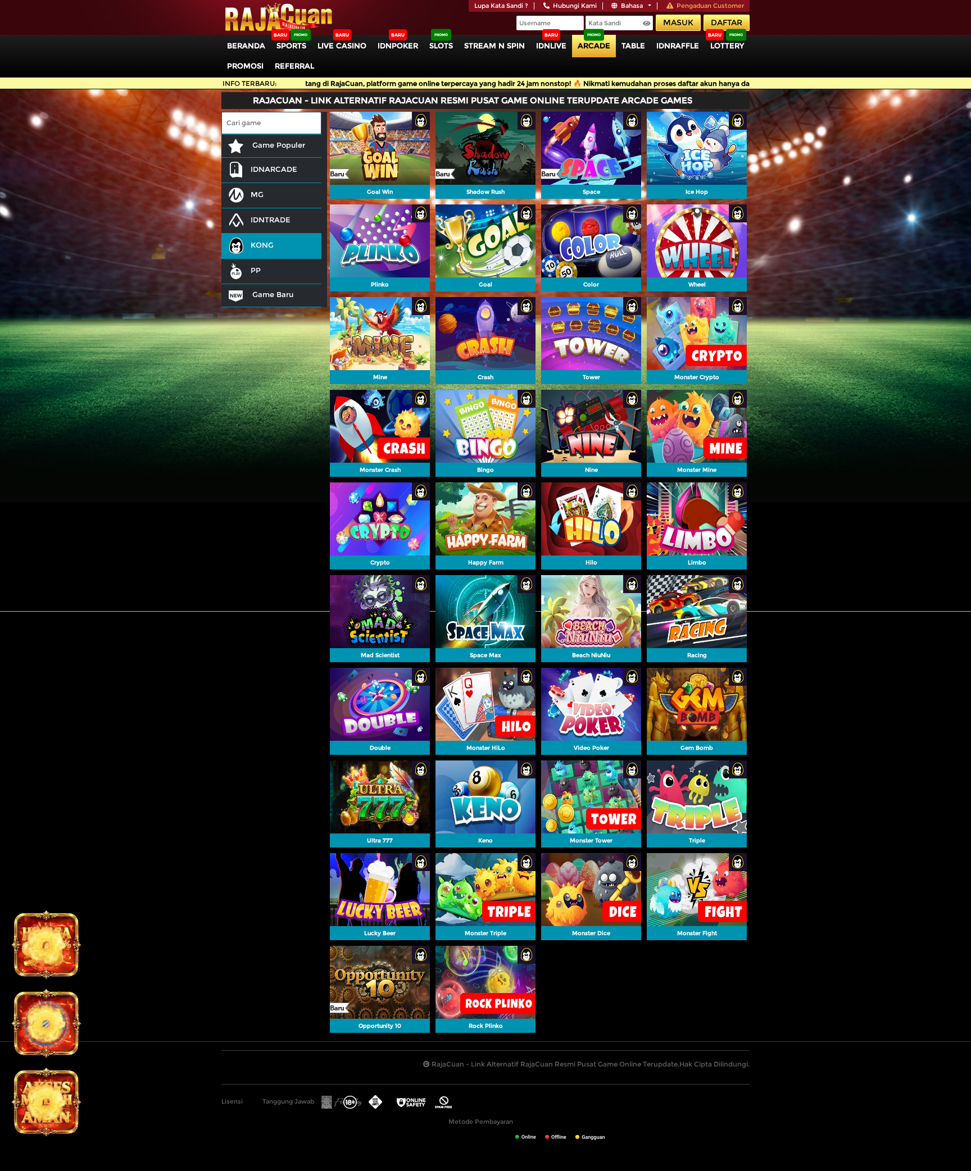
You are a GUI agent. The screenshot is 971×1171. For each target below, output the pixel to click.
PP (256, 270)
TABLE (633, 45)
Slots (441, 45)
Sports (291, 45)
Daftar (726, 22)
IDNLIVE (551, 45)
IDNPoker (398, 45)
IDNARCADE (274, 169)
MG (257, 194)
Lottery (727, 45)
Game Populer (277, 144)
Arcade (594, 45)
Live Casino (341, 45)
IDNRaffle (677, 45)
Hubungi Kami (575, 6)
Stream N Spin (494, 45)
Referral (294, 65)
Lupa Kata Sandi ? (501, 6)
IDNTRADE (271, 219)
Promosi (245, 65)
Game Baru (271, 294)
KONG (262, 244)
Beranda (246, 45)
